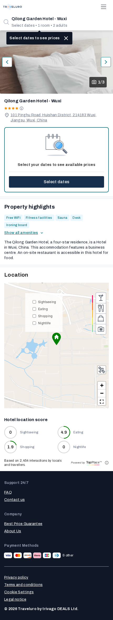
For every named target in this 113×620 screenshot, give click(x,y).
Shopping (45, 316)
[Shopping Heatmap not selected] (101, 319)
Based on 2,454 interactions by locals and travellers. (32, 463)
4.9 (64, 432)
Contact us (14, 500)
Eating (43, 308)
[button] (56, 338)
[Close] (66, 38)
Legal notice (15, 599)
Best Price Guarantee (23, 524)
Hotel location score (26, 419)
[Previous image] (7, 62)
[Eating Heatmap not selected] (101, 308)
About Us (12, 531)
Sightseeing (47, 301)
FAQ (8, 492)
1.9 (10, 447)
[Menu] (103, 7)
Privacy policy (16, 577)
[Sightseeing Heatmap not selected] (101, 329)
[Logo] (12, 7)
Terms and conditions (23, 585)
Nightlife (44, 323)
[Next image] (106, 62)
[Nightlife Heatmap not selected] (101, 298)
